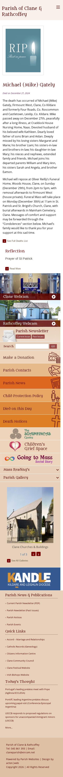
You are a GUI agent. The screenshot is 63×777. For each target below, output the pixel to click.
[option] (30, 518)
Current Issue (23, 336)
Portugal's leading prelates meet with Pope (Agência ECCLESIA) (27, 691)
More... (8, 727)
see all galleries (19, 560)
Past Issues (38, 336)
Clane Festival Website (18, 668)
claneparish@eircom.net (20, 752)
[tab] (30, 470)
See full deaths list (17, 241)
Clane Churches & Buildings (30, 547)
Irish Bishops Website (18, 675)
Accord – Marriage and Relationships (26, 639)
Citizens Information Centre (21, 653)
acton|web (12, 763)
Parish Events (14, 624)
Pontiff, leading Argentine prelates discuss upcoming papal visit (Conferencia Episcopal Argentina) (28, 703)
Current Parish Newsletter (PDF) (23, 603)
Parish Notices (14, 617)
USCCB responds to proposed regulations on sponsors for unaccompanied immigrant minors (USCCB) (30, 717)
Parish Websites (29, 759)
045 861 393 (18, 748)
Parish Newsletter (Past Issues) (23, 610)
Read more (15, 268)
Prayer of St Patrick (18, 258)
